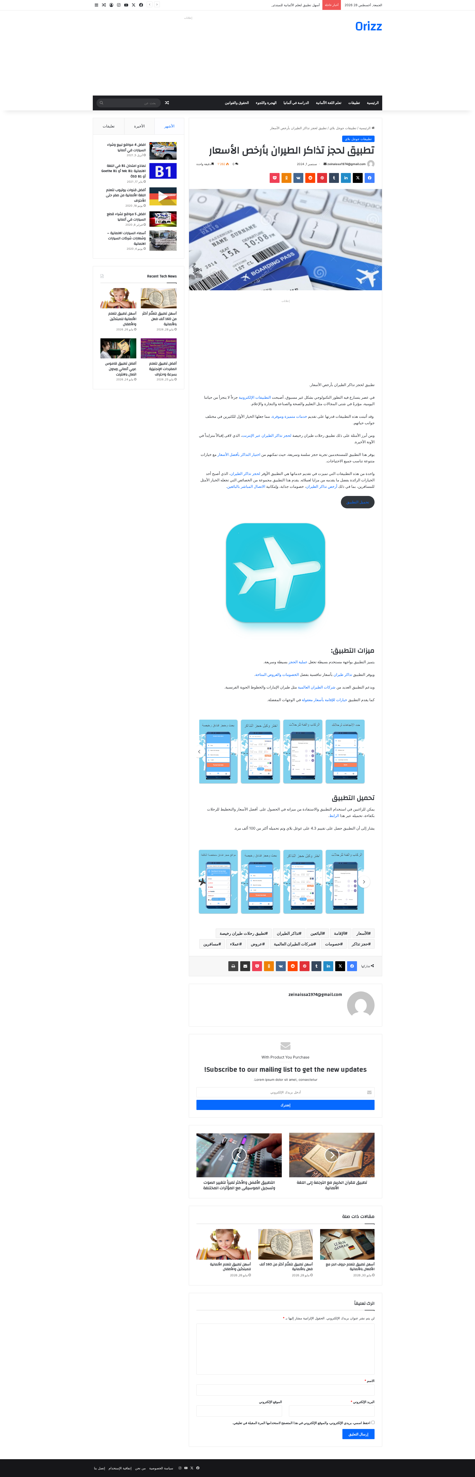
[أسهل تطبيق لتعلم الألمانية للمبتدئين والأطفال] (223, 1244)
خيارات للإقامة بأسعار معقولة (324, 699)
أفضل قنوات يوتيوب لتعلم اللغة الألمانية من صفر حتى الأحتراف (126, 195)
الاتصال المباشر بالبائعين (246, 486)
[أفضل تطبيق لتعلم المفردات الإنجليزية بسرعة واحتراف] (159, 348)
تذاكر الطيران (288, 933)
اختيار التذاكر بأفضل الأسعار (239, 454)
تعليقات (109, 126)
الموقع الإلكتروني (270, 1402)
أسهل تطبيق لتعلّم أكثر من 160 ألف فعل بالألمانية (286, 1266)
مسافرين (210, 943)
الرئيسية (373, 103)
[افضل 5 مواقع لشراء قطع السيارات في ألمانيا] (163, 219)
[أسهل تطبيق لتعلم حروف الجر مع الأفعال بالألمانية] (347, 1244)
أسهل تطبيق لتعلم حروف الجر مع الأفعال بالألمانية (350, 1266)
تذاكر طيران (342, 674)
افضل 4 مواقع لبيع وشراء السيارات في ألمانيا (126, 147)
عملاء (234, 943)
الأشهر (169, 126)
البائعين (316, 933)
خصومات (332, 943)
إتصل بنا (99, 1468)
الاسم (369, 1381)
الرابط (334, 815)
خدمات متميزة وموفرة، (289, 416)
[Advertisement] (188, 56)
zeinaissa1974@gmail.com (346, 164)
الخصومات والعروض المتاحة (277, 674)
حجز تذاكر (360, 943)
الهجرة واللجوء (266, 103)
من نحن (140, 1468)
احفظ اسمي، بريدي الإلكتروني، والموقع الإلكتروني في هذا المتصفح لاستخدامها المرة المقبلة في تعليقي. (301, 1423)
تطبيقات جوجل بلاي (343, 128)
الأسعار (362, 933)
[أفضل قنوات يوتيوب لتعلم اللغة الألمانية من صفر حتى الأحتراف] (163, 196)
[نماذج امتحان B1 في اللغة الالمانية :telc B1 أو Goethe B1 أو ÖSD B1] (163, 171)
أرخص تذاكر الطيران (321, 486)
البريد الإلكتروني (363, 1402)
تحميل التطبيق (357, 502)
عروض (256, 943)
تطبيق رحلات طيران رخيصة (242, 933)
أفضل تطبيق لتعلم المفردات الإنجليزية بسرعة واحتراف (163, 368)
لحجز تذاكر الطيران (245, 473)
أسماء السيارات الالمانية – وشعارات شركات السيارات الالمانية (126, 238)
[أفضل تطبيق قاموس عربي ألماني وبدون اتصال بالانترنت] (118, 348)
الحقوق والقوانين (237, 103)
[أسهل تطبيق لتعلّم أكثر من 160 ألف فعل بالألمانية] (285, 1244)
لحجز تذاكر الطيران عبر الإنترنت (266, 435)
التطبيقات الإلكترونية (255, 397)
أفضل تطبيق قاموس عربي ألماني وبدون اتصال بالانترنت (120, 368)
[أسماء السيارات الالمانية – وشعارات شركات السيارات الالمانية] (163, 240)
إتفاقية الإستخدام (120, 1468)
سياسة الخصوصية (161, 1468)
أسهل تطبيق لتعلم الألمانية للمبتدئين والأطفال (289, 5)
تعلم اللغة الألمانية (328, 103)
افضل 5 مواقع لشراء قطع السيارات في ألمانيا (126, 217)
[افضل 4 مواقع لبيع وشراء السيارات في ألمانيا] (163, 151)
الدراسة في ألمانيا (296, 103)
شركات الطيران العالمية (317, 687)
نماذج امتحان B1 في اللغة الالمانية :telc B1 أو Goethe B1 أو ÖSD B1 (123, 171)
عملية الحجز (298, 662)
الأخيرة (139, 126)
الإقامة (339, 933)
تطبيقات (354, 103)
